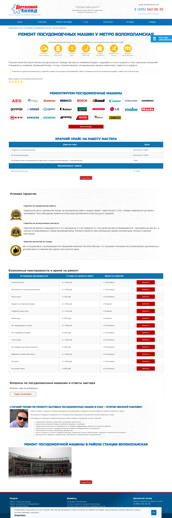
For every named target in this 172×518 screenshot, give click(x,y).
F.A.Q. (86, 22)
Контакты (108, 22)
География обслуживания (77, 502)
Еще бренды (86, 127)
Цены (19, 22)
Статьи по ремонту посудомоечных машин (83, 504)
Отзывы (130, 22)
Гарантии (42, 22)
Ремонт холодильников (19, 506)
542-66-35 (148, 9)
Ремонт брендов (64, 22)
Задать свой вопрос (23, 394)
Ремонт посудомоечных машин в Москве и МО (24, 15)
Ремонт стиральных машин (20, 502)
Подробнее (86, 178)
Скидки (152, 22)
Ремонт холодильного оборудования (24, 504)
